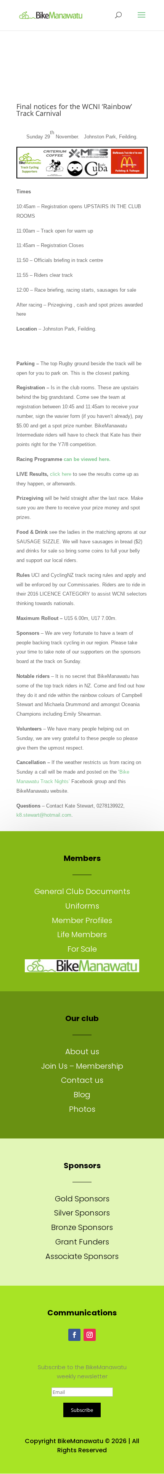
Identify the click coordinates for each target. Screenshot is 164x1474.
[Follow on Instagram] (90, 1335)
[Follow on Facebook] (74, 1335)
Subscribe (82, 1410)
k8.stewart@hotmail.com (43, 815)
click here (60, 474)
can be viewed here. (87, 459)
